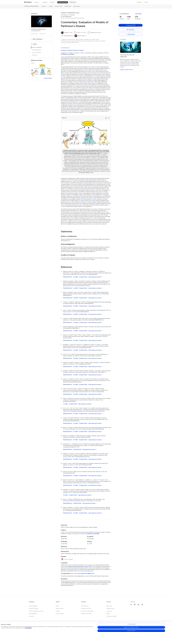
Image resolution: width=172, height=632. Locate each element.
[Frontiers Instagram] (142, 604)
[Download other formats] (141, 25)
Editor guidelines (33, 613)
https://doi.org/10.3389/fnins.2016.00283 (76, 18)
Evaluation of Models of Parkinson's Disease (72, 50)
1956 (109, 185)
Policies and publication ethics (36, 611)
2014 (89, 202)
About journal (76, 6)
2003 (79, 78)
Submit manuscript (62, 2)
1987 (81, 199)
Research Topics (58, 6)
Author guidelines (33, 606)
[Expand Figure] (108, 117)
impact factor (34, 33)
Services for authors (33, 608)
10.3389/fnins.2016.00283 (92, 533)
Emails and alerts (110, 608)
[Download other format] (124, 47)
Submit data (73, 2)
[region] (86, 626)
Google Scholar (83, 277)
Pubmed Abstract (67, 277)
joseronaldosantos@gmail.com (86, 573)
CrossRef (75, 277)
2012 (76, 187)
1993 (62, 100)
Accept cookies (131, 630)
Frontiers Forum (85, 606)
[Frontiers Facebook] (131, 604)
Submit (108, 613)
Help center (109, 606)
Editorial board (68, 6)
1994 (94, 199)
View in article (48, 78)
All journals (45, 2)
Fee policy (31, 616)
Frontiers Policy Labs (86, 608)
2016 (89, 57)
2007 (94, 194)
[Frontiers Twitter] (135, 604)
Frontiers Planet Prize (86, 613)
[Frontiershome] (28, 2)
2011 (89, 84)
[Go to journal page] (41, 21)
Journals (58, 611)
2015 (81, 68)
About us (36, 2)
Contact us (109, 611)
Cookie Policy (28, 627)
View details (138, 13)
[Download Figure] (106, 117)
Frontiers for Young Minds (87, 611)
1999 (104, 86)
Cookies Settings (131, 624)
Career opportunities (111, 616)
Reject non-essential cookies (131, 627)
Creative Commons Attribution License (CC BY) (79, 566)
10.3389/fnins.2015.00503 (67, 54)
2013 (104, 74)
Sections (43, 6)
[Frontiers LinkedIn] (138, 604)
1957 (62, 182)
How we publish (60, 613)
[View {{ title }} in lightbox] (41, 70)
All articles (52, 2)
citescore (43, 33)
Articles (51, 6)
